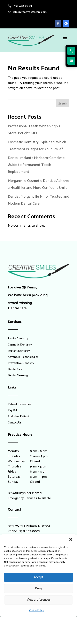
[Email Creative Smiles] (71, 61)
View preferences (39, 599)
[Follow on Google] (66, 23)
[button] (71, 539)
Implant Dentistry (19, 351)
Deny (38, 588)
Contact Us (14, 423)
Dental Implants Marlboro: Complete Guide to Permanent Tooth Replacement (36, 165)
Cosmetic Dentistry (20, 345)
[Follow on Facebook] (58, 23)
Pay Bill (12, 411)
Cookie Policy (36, 610)
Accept (38, 577)
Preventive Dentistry (21, 364)
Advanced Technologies (23, 357)
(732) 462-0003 (29, 531)
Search (62, 103)
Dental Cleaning (18, 376)
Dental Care (15, 370)
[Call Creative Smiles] (71, 51)
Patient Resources (19, 405)
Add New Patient (18, 417)
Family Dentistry (18, 339)
